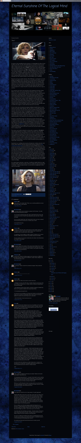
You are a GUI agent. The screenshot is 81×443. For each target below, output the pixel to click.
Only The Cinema (53, 113)
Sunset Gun (52, 127)
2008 (51, 289)
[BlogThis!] (27, 194)
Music (51, 224)
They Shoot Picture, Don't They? (55, 67)
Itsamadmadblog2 (53, 98)
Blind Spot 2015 (52, 246)
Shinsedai (51, 207)
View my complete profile (53, 302)
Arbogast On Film (53, 80)
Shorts (51, 167)
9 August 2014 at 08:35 (18, 421)
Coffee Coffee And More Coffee (55, 90)
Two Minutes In (52, 242)
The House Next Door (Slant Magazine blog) (57, 65)
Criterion (51, 48)
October (52, 266)
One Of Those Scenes (53, 234)
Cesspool (51, 163)
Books (51, 232)
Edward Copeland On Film (54, 93)
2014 (51, 239)
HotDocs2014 (52, 252)
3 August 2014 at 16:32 (18, 299)
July (52, 271)
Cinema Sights (52, 86)
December (53, 263)
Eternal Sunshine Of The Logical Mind (39, 6)
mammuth (42, 435)
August (52, 269)
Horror (51, 149)
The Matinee (52, 141)
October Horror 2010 (53, 176)
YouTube (51, 156)
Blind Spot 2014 (52, 218)
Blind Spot (51, 159)
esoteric (51, 157)
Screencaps (52, 150)
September (53, 268)
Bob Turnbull (16, 209)
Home (29, 426)
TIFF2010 (51, 208)
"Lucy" (52, 274)
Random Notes (52, 164)
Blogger (50, 435)
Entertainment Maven (53, 94)
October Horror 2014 (53, 241)
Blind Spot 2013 (52, 180)
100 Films (51, 76)
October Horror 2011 (53, 198)
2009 (51, 288)
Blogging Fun (52, 154)
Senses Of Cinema (53, 58)
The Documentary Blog (54, 132)
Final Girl (51, 97)
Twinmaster (16, 254)
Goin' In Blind (52, 214)
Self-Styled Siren (53, 118)
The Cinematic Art (53, 131)
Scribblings (52, 183)
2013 (51, 231)
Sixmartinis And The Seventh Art (55, 121)
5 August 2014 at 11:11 (18, 368)
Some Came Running (53, 123)
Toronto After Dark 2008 (54, 171)
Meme (51, 248)
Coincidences (52, 219)
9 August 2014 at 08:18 (18, 387)
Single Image (52, 153)
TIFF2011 (51, 212)
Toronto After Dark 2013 (54, 237)
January (52, 279)
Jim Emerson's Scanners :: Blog (55, 100)
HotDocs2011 (52, 181)
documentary (52, 188)
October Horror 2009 (53, 197)
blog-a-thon (52, 160)
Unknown (16, 201)
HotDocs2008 (52, 194)
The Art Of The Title (53, 128)
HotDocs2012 (52, 203)
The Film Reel (52, 64)
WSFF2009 (52, 228)
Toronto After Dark (53, 177)
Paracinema (52, 54)
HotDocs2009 (52, 174)
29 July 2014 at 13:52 (17, 268)
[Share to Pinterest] (30, 194)
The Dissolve (52, 62)
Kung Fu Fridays (53, 103)
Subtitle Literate (52, 125)
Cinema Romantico (53, 84)
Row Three (52, 57)
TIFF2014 (51, 227)
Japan (51, 195)
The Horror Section (53, 135)
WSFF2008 (52, 238)
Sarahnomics (52, 117)
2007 (51, 291)
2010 (51, 286)
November (53, 264)
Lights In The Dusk (53, 104)
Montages (51, 222)
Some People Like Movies (54, 124)
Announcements (52, 201)
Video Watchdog (52, 71)
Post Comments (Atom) (20, 428)
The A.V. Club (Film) (53, 61)
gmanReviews (52, 144)
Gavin (15, 303)
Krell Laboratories (53, 101)
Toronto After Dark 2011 (54, 235)
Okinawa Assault (53, 111)
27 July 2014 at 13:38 (17, 224)
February (52, 278)
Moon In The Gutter (53, 108)
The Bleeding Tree (53, 130)
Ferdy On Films (52, 96)
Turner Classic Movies (53, 68)
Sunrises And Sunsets (53, 184)
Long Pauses (52, 106)
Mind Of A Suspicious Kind (54, 107)
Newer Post (14, 426)
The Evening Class (53, 134)
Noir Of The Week (53, 52)
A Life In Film (52, 79)
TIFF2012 (51, 185)
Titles (51, 187)
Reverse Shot (52, 55)
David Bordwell (52, 91)
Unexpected (52, 255)
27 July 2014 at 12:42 (17, 205)
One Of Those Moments (54, 204)
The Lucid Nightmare (53, 140)
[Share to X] (28, 194)
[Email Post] (24, 194)
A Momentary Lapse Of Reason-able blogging (58, 272)
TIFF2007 (51, 168)
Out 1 (51, 114)
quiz (50, 244)
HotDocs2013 (52, 190)
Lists (50, 161)
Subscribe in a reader (52, 39)
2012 (51, 245)
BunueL (51, 81)
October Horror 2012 (53, 211)
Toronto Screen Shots (53, 142)
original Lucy (21, 123)
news (51, 178)
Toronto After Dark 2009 (54, 173)
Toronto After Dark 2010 (54, 193)
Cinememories (52, 89)
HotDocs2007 (52, 215)
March (52, 276)
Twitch (51, 70)
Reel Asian (51, 249)
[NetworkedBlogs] (53, 308)
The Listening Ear (53, 138)
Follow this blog (53, 309)
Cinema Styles (52, 87)
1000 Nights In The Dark (54, 77)
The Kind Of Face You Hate (54, 137)
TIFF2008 (51, 170)
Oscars (51, 205)
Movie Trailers (52, 51)
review (15, 195)
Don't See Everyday (53, 210)
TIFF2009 (51, 191)
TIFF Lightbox (52, 60)
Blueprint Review (53, 47)
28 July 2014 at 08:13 (17, 260)
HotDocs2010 (52, 166)
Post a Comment (15, 424)
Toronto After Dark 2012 (54, 200)
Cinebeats (51, 83)
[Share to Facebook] (29, 194)
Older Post (43, 426)
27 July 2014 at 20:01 (17, 240)
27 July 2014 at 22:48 (17, 251)
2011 (51, 229)
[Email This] (26, 194)
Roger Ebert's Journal (53, 115)
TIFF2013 (51, 221)
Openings (51, 254)
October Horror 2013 (53, 225)
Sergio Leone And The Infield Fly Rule (56, 120)
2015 (51, 260)
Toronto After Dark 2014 (54, 217)
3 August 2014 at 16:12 (18, 275)
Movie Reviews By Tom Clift (55, 110)
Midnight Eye (52, 50)
